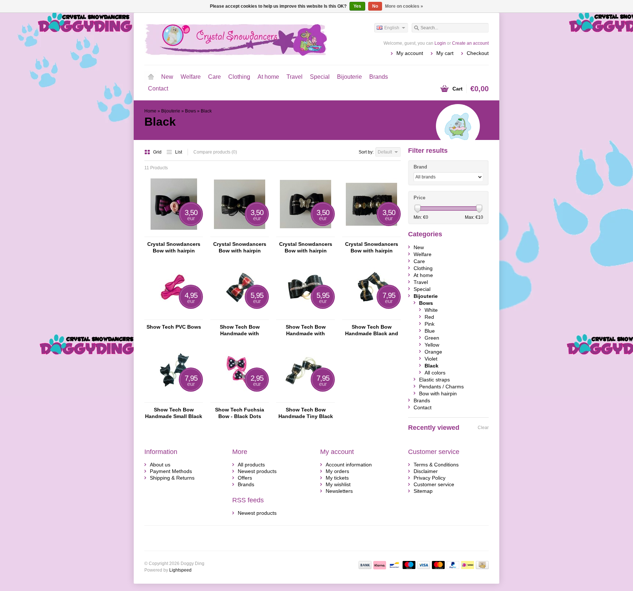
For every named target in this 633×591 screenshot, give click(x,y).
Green (432, 338)
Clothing (239, 77)
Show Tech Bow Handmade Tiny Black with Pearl (305, 413)
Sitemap (423, 491)
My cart (445, 53)
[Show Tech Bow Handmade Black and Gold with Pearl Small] (371, 316)
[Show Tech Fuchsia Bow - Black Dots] (239, 399)
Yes (357, 6)
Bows (190, 111)
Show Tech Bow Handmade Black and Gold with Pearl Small (371, 330)
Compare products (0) (215, 152)
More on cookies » (404, 6)
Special (320, 77)
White (431, 310)
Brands (378, 77)
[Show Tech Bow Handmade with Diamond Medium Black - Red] (239, 316)
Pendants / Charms (441, 386)
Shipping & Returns (172, 478)
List (178, 152)
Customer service (434, 484)
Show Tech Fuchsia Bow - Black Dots (239, 413)
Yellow (432, 345)
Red (429, 317)
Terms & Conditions (436, 465)
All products (251, 465)
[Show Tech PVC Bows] (173, 316)
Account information (349, 465)
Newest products (257, 471)
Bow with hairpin (438, 393)
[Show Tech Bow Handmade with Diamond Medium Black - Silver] (305, 316)
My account (409, 53)
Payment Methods (171, 471)
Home (151, 77)
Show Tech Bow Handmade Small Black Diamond (173, 413)
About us (160, 465)
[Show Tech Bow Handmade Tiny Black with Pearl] (305, 399)
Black (206, 111)
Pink (429, 324)
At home (268, 77)
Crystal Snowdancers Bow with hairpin (173, 247)
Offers (245, 478)
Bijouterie (349, 77)
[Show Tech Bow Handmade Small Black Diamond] (173, 399)
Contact (158, 88)
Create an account (470, 43)
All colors (435, 373)
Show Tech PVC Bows (174, 327)
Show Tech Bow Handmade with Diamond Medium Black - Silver (305, 330)
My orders (337, 471)
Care (214, 77)
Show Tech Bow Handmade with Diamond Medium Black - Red (240, 330)
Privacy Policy (429, 478)
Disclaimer (426, 471)
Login (440, 43)
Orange (433, 352)
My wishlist (338, 484)
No (375, 6)
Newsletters (339, 491)
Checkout (478, 53)
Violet (431, 359)
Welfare (191, 77)
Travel (294, 77)
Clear (483, 427)
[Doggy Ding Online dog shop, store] (230, 38)
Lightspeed (180, 570)
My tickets (337, 478)
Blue (430, 331)
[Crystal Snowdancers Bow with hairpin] (173, 233)
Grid (158, 152)
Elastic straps (434, 380)
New (167, 77)
